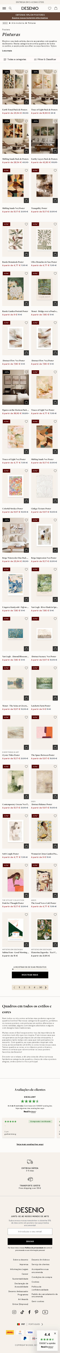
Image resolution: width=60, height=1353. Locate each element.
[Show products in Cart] (56, 8)
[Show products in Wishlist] (50, 8)
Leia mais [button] (7, 50)
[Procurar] (10, 8)
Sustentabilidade (20, 1279)
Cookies (35, 1282)
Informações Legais (19, 1269)
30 (40, 987)
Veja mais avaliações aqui (30, 1144)
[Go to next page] (45, 987)
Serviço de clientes (41, 1264)
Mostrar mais (30, 975)
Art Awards (23, 1299)
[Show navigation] (4, 8)
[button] (47, 1341)
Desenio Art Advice (41, 1260)
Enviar (30, 1241)
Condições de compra (42, 1277)
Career (25, 1274)
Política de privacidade (34, 1248)
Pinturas (32, 23)
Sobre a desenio (20, 1260)
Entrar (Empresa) (20, 1304)
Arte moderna (18, 23)
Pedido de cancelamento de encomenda (45, 1295)
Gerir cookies (38, 1301)
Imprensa (24, 1264)
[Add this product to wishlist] (26, 72)
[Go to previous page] (14, 987)
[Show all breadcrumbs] (5, 23)
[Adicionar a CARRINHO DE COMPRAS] (26, 101)
